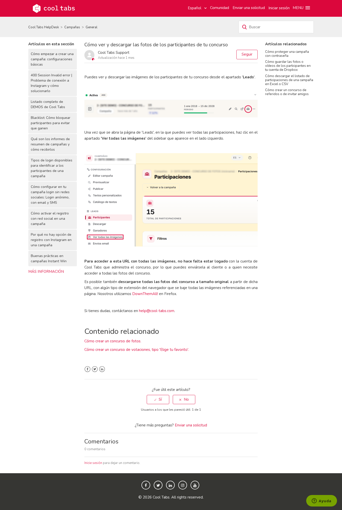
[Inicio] (53, 8)
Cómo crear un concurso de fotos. (112, 341)
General (91, 27)
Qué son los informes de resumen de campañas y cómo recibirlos (50, 144)
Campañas (72, 27)
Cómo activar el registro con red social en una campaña (50, 218)
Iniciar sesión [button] (279, 8)
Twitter (95, 369)
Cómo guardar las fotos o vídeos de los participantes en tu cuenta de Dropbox (288, 65)
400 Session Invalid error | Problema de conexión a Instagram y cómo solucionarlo (51, 83)
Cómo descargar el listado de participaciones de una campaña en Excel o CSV (289, 80)
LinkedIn (102, 369)
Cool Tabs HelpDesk (43, 27)
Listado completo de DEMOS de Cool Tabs (48, 104)
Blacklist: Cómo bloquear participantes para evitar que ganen (50, 123)
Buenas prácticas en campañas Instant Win (49, 258)
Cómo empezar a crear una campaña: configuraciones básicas (52, 59)
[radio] (158, 399)
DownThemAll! (145, 293)
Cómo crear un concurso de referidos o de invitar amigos (287, 92)
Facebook (87, 369)
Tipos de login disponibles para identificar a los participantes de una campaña (51, 168)
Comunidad (219, 7)
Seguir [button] (247, 54)
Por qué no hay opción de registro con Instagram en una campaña (51, 239)
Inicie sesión (93, 463)
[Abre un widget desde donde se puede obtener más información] (321, 501)
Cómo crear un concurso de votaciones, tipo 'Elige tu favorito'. (136, 349)
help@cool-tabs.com (156, 310)
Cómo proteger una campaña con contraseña (287, 53)
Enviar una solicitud (249, 7)
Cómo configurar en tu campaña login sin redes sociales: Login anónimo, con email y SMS (50, 194)
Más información (46, 271)
